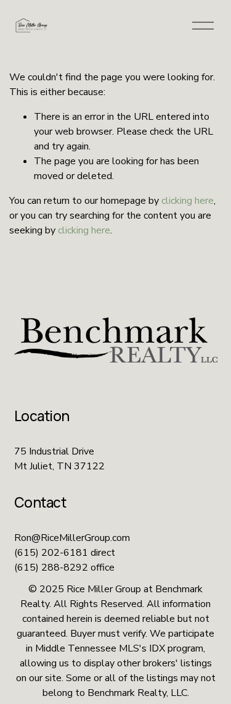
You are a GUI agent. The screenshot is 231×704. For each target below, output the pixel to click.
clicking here (187, 200)
